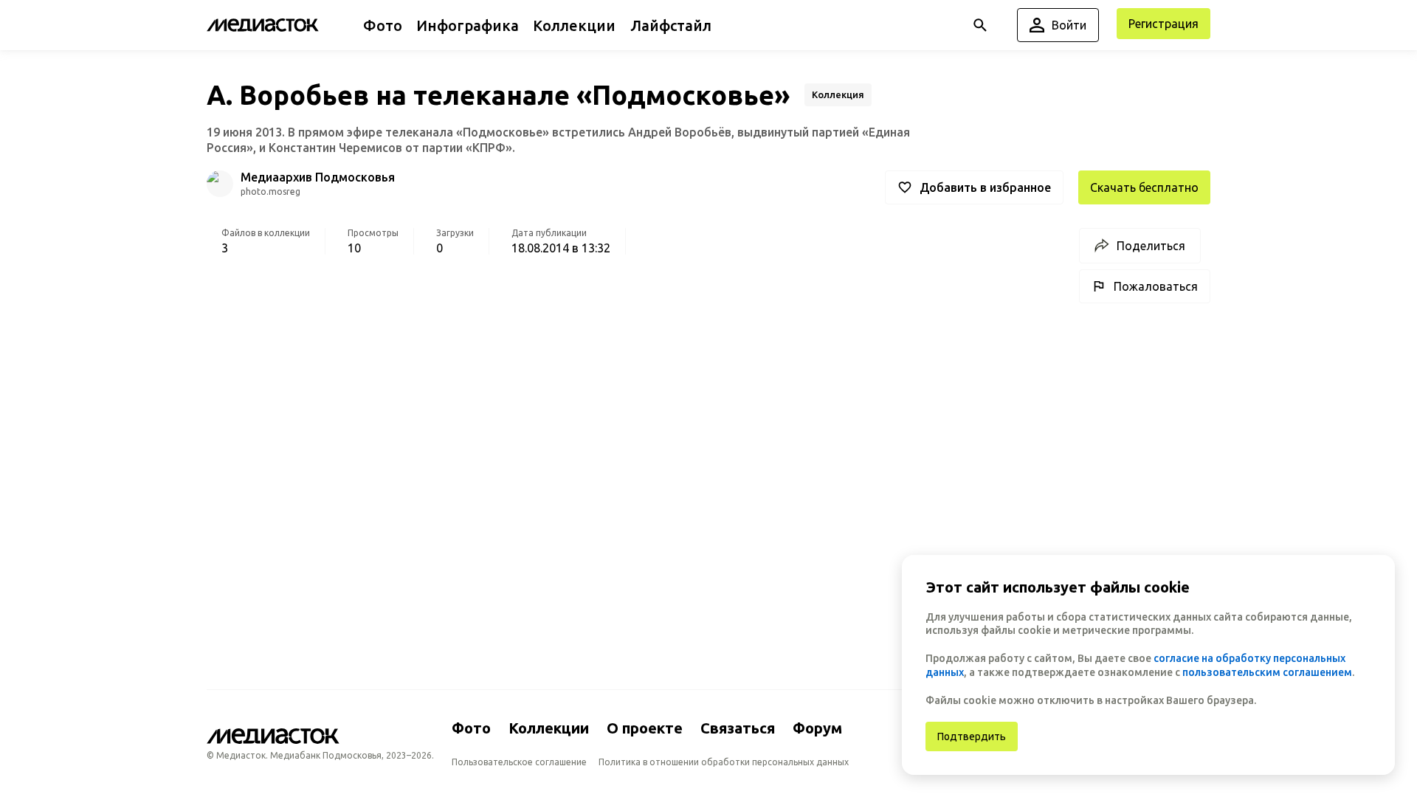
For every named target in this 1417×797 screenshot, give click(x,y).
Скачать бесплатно (1144, 187)
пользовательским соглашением (1267, 672)
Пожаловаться (1156, 286)
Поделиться (1151, 245)
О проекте (645, 728)
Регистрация (1163, 23)
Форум (817, 728)
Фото (471, 728)
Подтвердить (971, 736)
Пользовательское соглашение (519, 762)
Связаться (737, 728)
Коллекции (548, 728)
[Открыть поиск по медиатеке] (980, 25)
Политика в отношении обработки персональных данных (724, 762)
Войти (1069, 25)
